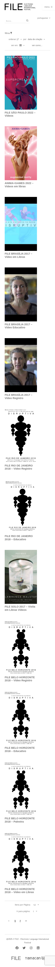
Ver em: (15, 45)
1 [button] (15, 921)
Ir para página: (23, 911)
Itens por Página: (23, 904)
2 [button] (20, 921)
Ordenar (12, 39)
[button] (9, 920)
